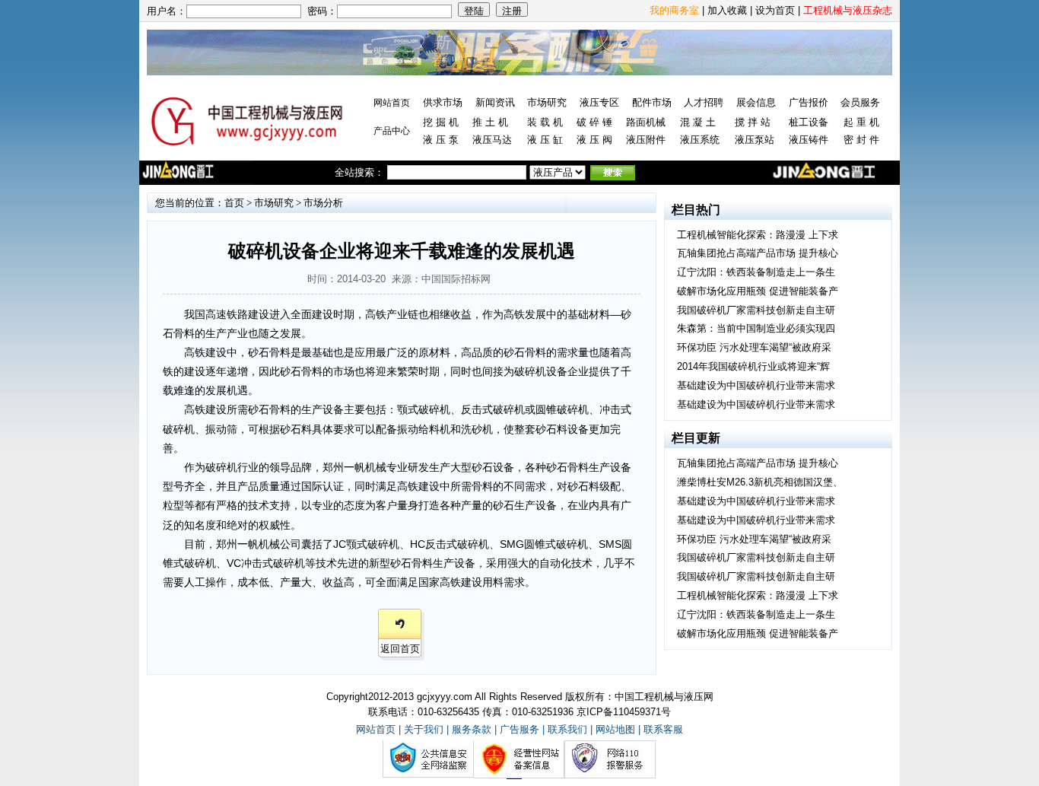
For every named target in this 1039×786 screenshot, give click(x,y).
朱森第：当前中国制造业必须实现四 (756, 328)
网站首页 (391, 102)
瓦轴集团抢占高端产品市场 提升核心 (757, 253)
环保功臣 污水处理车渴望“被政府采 (754, 347)
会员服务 (860, 102)
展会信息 (756, 102)
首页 (234, 202)
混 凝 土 (698, 122)
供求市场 (442, 102)
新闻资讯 (495, 102)
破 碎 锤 (594, 122)
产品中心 (391, 131)
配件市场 (652, 102)
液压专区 (599, 102)
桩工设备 (808, 122)
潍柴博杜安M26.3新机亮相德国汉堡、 (760, 482)
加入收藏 (727, 10)
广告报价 (808, 102)
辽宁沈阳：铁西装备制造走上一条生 (756, 272)
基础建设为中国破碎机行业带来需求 (756, 385)
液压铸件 (808, 139)
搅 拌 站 (753, 122)
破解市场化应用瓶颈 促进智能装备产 (757, 291)
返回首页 (400, 648)
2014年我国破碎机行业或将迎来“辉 (753, 366)
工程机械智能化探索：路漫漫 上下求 (757, 234)
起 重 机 (861, 122)
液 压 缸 (545, 139)
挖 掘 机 (441, 122)
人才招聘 (703, 102)
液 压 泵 (441, 139)
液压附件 (646, 139)
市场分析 (323, 202)
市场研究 (547, 102)
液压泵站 (754, 139)
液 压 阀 (594, 139)
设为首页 (775, 10)
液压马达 (492, 139)
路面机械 (646, 122)
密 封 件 (861, 139)
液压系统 (700, 139)
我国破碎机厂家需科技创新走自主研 (756, 310)
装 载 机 (545, 122)
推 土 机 (490, 122)
